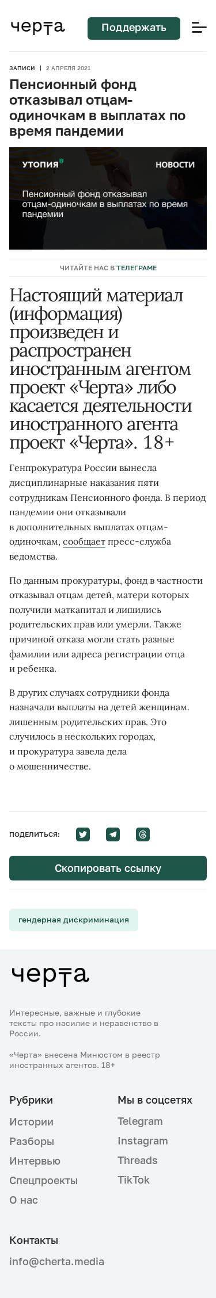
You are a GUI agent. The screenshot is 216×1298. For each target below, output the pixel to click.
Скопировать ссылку (108, 867)
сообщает (84, 541)
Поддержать (133, 27)
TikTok (134, 1179)
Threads (138, 1160)
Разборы (31, 1141)
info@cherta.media (54, 1261)
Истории (31, 1121)
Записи (22, 67)
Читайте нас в (108, 267)
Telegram (140, 1121)
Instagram (143, 1140)
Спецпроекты (43, 1180)
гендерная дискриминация (73, 919)
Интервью (34, 1160)
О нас (23, 1199)
